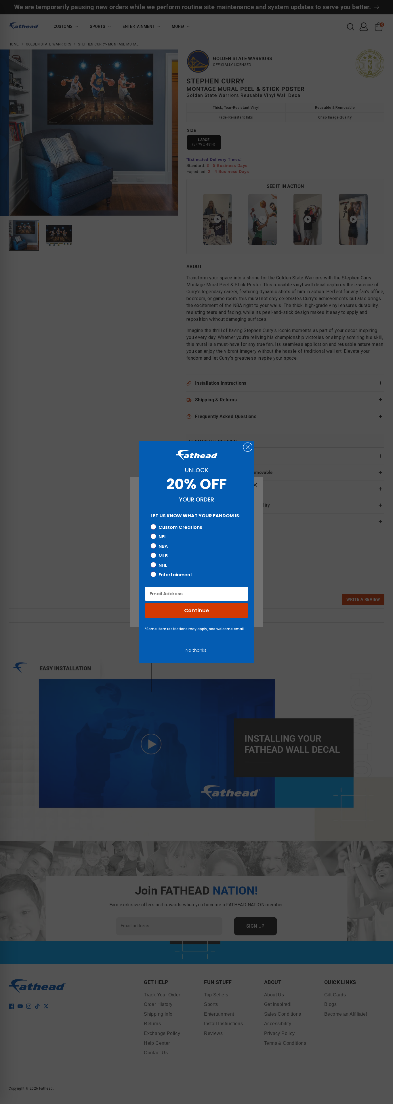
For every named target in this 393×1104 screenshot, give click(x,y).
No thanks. (196, 650)
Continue (196, 610)
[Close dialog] (248, 447)
